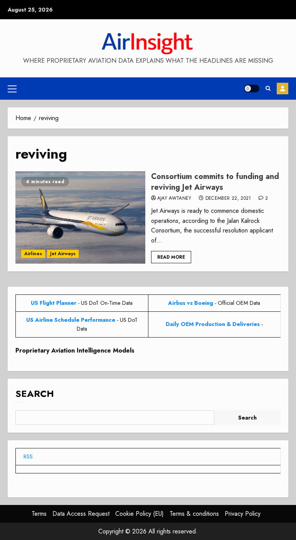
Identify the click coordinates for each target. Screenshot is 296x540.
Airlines (33, 253)
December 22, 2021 (228, 199)
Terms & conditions (194, 513)
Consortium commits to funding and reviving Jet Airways (215, 182)
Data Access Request (80, 513)
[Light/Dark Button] (251, 88)
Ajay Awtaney (174, 199)
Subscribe (282, 88)
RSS (28, 456)
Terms (39, 513)
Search (34, 393)
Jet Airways (63, 253)
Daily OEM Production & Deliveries (213, 324)
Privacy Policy (243, 513)
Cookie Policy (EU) (139, 513)
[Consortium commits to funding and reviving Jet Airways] (80, 217)
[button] (12, 88)
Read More (171, 257)
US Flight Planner (53, 303)
